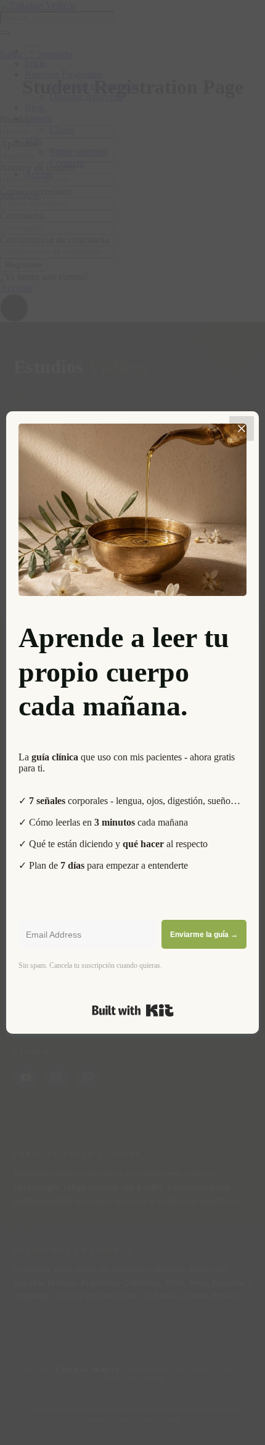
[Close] (241, 428)
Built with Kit (133, 1010)
